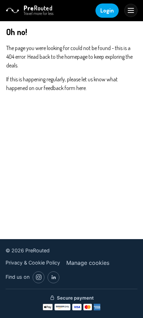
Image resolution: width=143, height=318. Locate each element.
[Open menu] (130, 10)
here (81, 87)
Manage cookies (87, 262)
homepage (76, 56)
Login (107, 10)
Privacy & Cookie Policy (33, 263)
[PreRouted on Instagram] (38, 277)
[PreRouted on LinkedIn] (53, 277)
